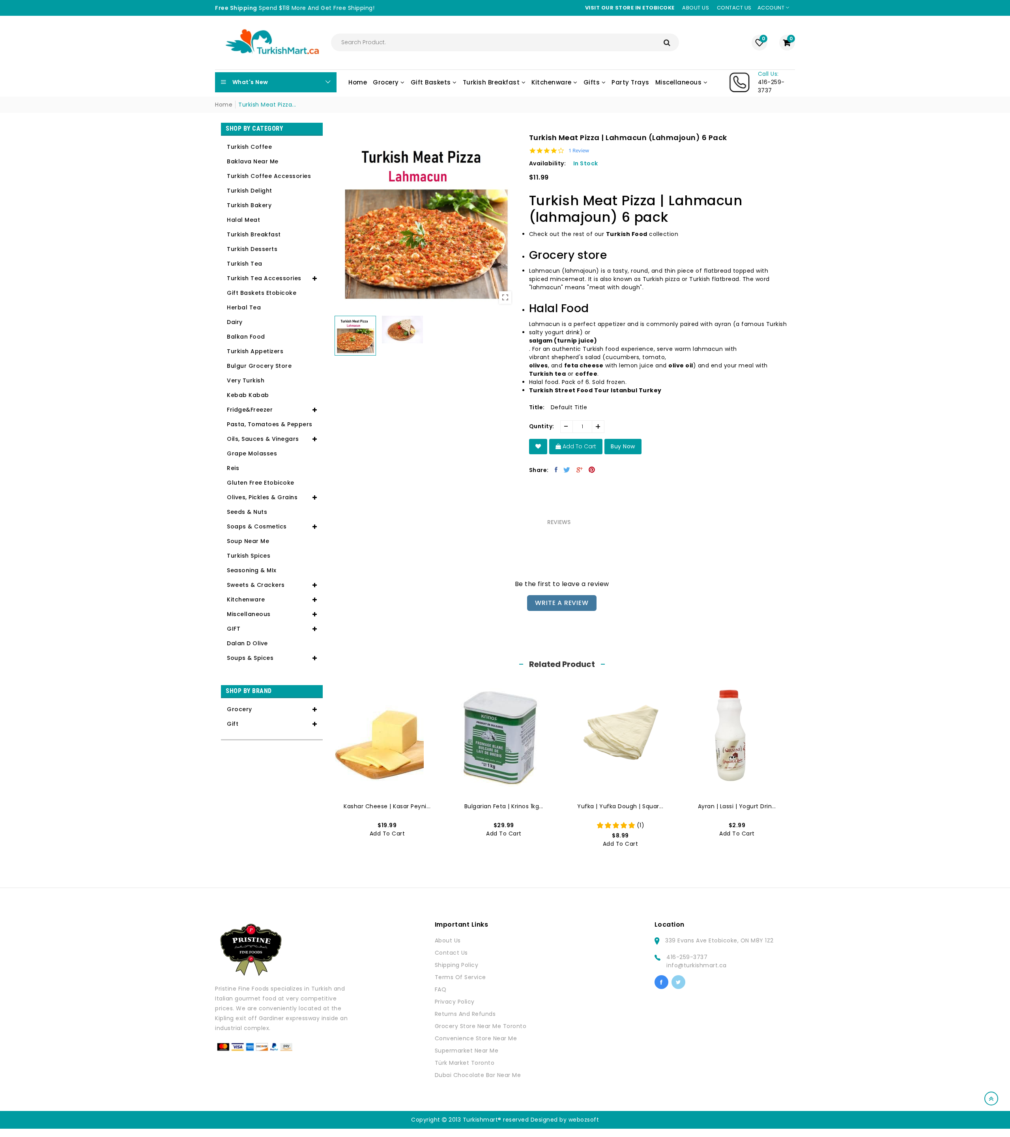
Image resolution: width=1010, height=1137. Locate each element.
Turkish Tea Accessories (264, 278)
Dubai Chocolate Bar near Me (478, 1075)
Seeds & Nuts (247, 512)
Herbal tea (244, 307)
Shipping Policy (457, 965)
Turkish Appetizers (255, 351)
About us (695, 7)
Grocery (239, 709)
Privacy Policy (455, 1002)
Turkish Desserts (252, 249)
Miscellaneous (249, 614)
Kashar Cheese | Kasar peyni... (387, 806)
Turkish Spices (248, 556)
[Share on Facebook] (556, 469)
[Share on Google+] (579, 469)
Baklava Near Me (253, 161)
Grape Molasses (252, 453)
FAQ (441, 989)
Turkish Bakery (249, 205)
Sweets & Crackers (256, 585)
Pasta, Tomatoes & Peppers (269, 424)
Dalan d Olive (247, 643)
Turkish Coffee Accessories (269, 176)
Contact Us (451, 953)
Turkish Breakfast (254, 234)
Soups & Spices (250, 658)
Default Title (569, 407)
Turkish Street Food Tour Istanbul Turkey (595, 390)
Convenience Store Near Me (476, 1038)
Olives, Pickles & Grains (262, 497)
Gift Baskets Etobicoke (261, 293)
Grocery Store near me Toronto (481, 1026)
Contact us (734, 7)
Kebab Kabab (248, 395)
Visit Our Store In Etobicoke (630, 7)
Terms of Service (460, 977)
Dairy (235, 322)
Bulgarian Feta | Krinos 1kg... (503, 806)
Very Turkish (245, 380)
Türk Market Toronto (465, 1063)
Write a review (561, 602)
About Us (448, 940)
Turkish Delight (249, 191)
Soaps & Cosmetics (257, 526)
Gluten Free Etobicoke (260, 483)
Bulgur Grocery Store (259, 366)
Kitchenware (246, 599)
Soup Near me (248, 541)
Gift (232, 724)
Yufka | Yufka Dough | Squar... (620, 806)
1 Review (579, 150)
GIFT (233, 629)
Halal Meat (243, 220)
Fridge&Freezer (250, 410)
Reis (233, 468)
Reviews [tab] (558, 522)
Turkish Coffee (249, 147)
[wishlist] (538, 446)
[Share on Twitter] (566, 469)
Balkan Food (246, 337)
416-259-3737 (686, 957)
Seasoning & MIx (252, 570)
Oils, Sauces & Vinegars (263, 439)
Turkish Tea (244, 264)
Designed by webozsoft (565, 1120)
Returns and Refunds (465, 1014)
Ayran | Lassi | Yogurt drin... (737, 806)
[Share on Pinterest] (592, 469)
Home (223, 105)
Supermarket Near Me (467, 1051)
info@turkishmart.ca (696, 965)
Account (772, 7)
